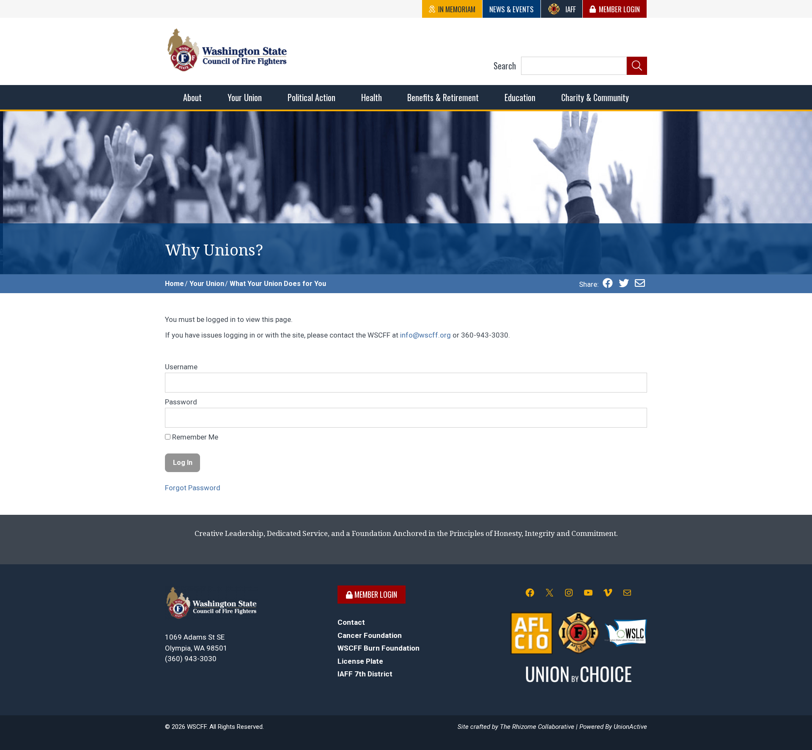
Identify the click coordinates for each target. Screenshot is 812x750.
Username (181, 367)
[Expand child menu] (192, 97)
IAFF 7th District (364, 674)
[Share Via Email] (640, 284)
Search (505, 65)
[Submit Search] (637, 66)
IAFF (570, 9)
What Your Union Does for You (278, 284)
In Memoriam (456, 9)
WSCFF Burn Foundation (378, 648)
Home (174, 284)
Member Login (619, 9)
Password (181, 402)
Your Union (206, 284)
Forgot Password (192, 488)
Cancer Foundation (369, 635)
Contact (351, 622)
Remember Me (194, 437)
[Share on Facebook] (608, 284)
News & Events (511, 9)
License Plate (360, 661)
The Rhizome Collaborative (537, 727)
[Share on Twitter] (624, 284)
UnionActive (630, 727)
